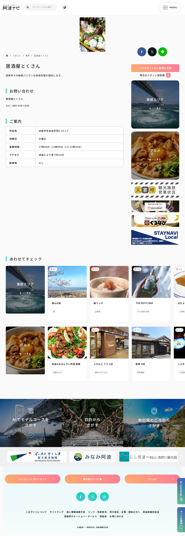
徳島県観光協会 (151, 511)
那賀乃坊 (140, 363)
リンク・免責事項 (97, 511)
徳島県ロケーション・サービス (80, 516)
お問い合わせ (117, 516)
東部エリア (155, 104)
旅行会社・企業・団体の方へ (125, 511)
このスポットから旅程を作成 (155, 68)
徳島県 (103, 516)
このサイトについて (36, 511)
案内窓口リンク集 (92, 479)
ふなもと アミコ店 (103, 363)
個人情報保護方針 (75, 511)
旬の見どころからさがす (154, 423)
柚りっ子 (98, 303)
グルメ (155, 155)
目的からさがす (92, 423)
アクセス (152, 479)
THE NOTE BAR (144, 303)
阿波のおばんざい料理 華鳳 (66, 363)
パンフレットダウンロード (33, 479)
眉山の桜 (56, 303)
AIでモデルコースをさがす (31, 423)
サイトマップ (57, 511)
